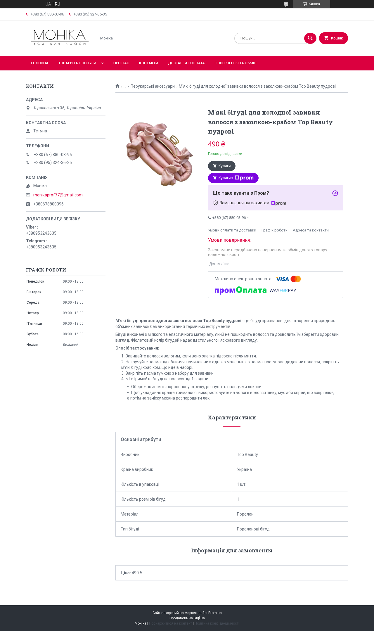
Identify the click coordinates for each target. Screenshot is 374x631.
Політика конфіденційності (217, 623)
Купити (225, 166)
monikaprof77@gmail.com (58, 195)
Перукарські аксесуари (153, 86)
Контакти (148, 63)
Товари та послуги (77, 63)
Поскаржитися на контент (170, 623)
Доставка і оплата (186, 63)
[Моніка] (60, 48)
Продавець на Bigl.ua (187, 618)
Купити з (226, 178)
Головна (40, 63)
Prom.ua (215, 613)
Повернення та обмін (236, 63)
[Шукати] (310, 38)
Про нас (121, 63)
